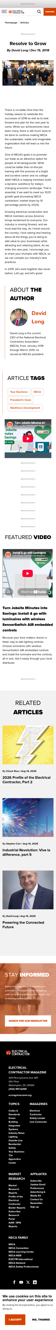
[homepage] (16, 11)
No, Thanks (41, 1319)
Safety (12, 1148)
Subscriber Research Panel (15, 1215)
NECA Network (17, 1263)
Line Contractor (38, 1121)
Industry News (17, 1133)
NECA (37, 392)
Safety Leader (37, 1118)
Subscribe (49, 12)
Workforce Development (25, 408)
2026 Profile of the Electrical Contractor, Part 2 (26, 779)
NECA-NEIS (15, 1255)
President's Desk (20, 400)
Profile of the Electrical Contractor (16, 1200)
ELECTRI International (21, 1259)
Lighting (13, 1136)
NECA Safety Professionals (24, 1266)
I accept (15, 1319)
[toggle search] (39, 12)
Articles (24, 22)
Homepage (11, 22)
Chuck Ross (13, 771)
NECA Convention (19, 1248)
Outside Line (16, 1140)
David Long (12, 916)
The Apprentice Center (15, 1159)
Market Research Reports (14, 1189)
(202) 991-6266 (18, 1089)
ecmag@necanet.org (20, 1095)
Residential (15, 1144)
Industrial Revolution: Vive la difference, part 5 (26, 852)
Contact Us (36, 1199)
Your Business (19, 392)
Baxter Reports (17, 1207)
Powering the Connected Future (23, 924)
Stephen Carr (14, 843)
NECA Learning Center (21, 1251)
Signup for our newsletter (28, 1021)
